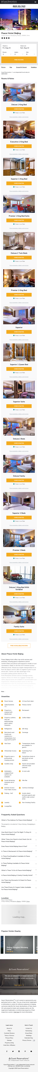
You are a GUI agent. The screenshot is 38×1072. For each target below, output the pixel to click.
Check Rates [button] (19, 109)
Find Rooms (19, 60)
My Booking (29, 1031)
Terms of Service (9, 1035)
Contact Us (29, 1028)
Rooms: (5, 52)
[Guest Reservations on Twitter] (13, 1051)
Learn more (4, 73)
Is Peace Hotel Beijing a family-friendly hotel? (17, 875)
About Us (9, 1028)
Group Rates (28, 1033)
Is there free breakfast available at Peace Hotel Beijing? (15, 857)
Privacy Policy (9, 1038)
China (28, 901)
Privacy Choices (27, 1040)
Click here (16, 1012)
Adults (16, 52)
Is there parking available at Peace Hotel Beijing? (15, 864)
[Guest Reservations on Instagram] (19, 1051)
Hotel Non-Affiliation (9, 1045)
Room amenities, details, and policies (19, 117)
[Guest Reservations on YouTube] (30, 1051)
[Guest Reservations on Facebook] (7, 1051)
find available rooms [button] (19, 646)
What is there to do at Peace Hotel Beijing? (16, 870)
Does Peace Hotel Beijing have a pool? (14, 846)
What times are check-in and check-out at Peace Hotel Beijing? (16, 840)
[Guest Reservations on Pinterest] (25, 1051)
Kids (27, 52)
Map (11, 67)
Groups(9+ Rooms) (21, 67)
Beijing (19, 901)
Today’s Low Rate (20, 113)
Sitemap (9, 1040)
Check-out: (23, 46)
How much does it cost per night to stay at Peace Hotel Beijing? (16, 833)
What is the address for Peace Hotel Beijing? (16, 820)
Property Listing (9, 1043)
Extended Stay (29, 1038)
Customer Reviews (9, 1033)
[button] (2, 19)
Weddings (34, 67)
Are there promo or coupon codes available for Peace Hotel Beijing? (16, 888)
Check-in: (5, 46)
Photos (3, 67)
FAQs (9, 1031)
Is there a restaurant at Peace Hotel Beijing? (16, 851)
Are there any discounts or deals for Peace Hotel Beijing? (16, 881)
